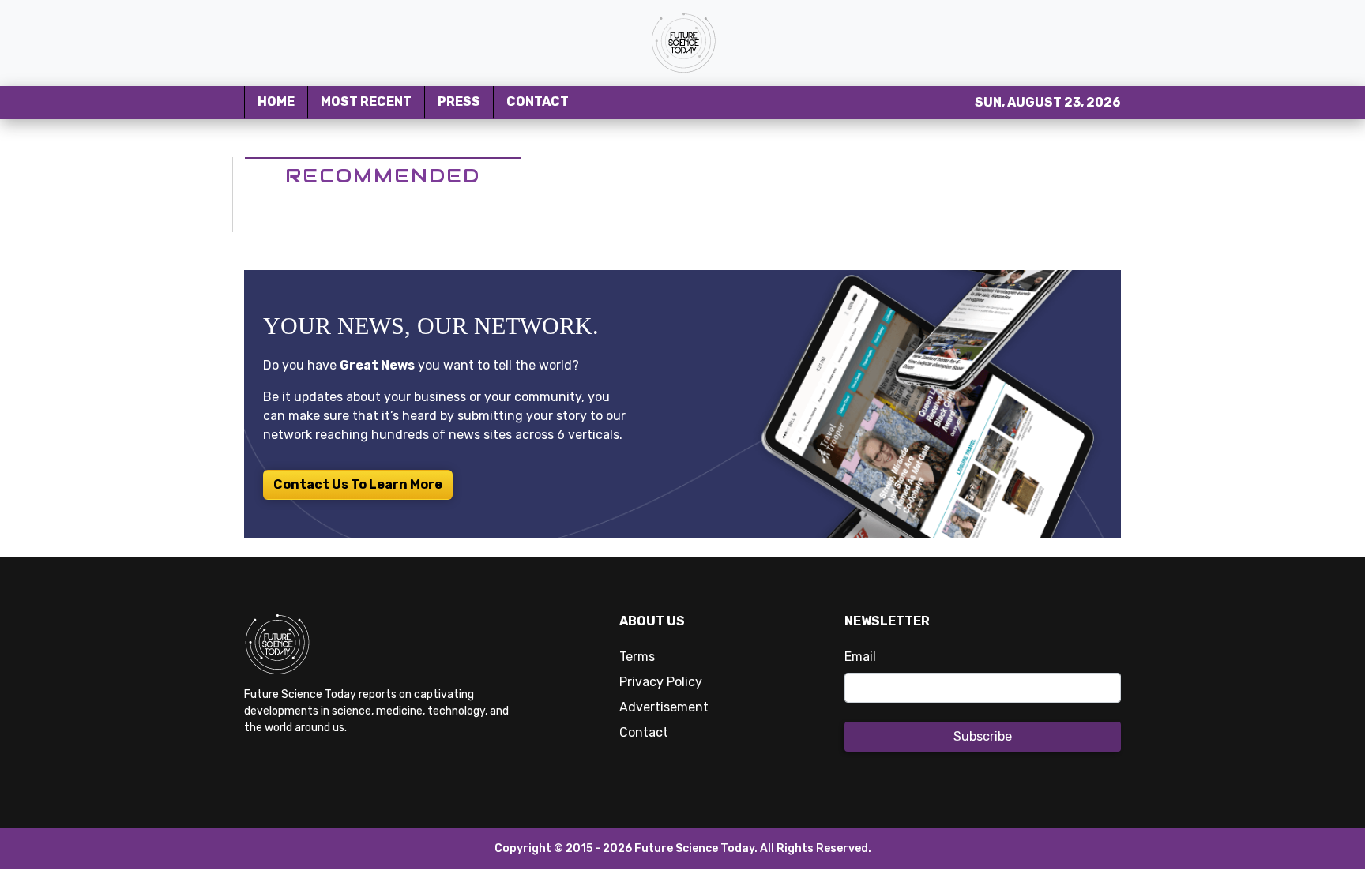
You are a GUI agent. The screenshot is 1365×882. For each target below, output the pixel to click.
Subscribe (982, 736)
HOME (276, 101)
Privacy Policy (660, 681)
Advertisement (664, 707)
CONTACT (537, 101)
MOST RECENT (366, 101)
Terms (637, 656)
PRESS (459, 101)
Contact (643, 732)
